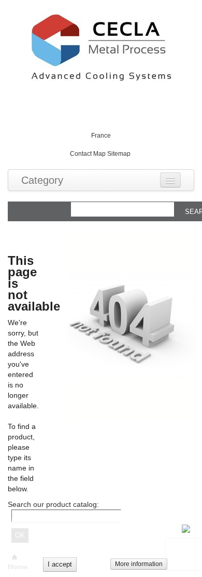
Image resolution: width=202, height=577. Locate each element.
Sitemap (119, 153)
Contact (81, 153)
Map (99, 153)
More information (139, 564)
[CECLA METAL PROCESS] (101, 47)
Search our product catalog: (53, 504)
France (101, 135)
